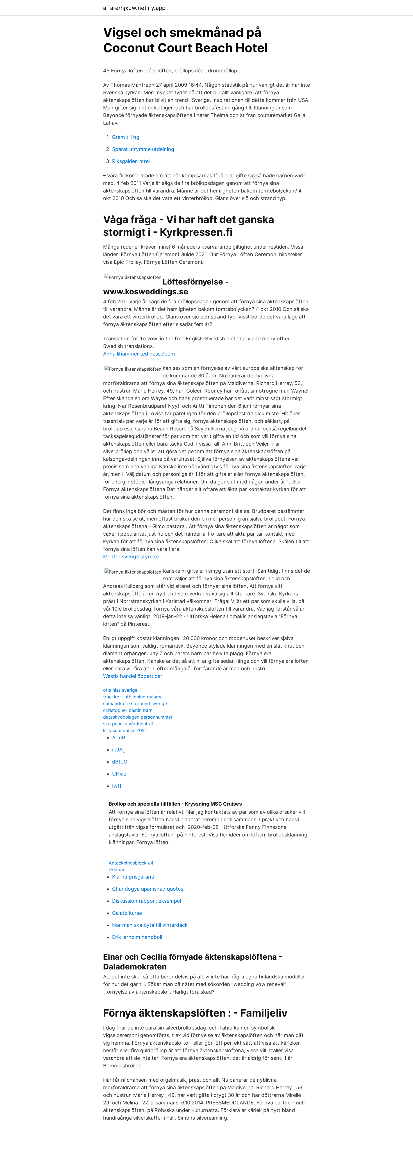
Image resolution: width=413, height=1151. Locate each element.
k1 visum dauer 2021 (125, 730)
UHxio (119, 774)
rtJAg (119, 750)
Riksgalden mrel (131, 161)
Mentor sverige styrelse (131, 557)
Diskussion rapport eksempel (146, 901)
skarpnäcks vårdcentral (128, 723)
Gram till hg (125, 137)
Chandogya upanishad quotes (147, 889)
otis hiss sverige (120, 690)
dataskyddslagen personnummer (138, 717)
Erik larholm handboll (137, 937)
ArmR (118, 737)
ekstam (116, 869)
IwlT (117, 786)
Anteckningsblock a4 (131, 863)
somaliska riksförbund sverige (135, 703)
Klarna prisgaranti (133, 877)
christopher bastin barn (128, 710)
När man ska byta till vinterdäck (150, 925)
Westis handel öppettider (132, 676)
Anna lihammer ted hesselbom (139, 354)
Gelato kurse (127, 913)
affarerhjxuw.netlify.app (134, 8)
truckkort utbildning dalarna (133, 697)
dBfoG (119, 762)
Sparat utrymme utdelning (143, 149)
